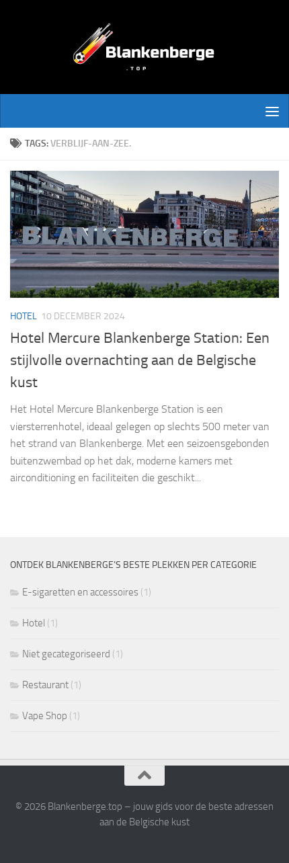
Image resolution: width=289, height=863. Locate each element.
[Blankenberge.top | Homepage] (144, 47)
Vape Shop (44, 716)
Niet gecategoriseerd (66, 654)
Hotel (23, 316)
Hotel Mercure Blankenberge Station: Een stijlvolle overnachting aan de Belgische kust (140, 360)
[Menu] (272, 111)
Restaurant (45, 685)
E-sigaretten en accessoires (80, 592)
